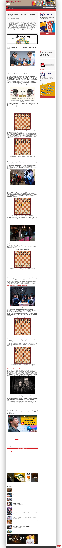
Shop (17, 10)
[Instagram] (48, 55)
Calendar (21, 10)
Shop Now (47, 33)
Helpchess (32, 10)
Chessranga (27, 10)
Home (7, 10)
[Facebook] (45, 55)
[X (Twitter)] (41, 55)
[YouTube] (43, 55)
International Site (42, 69)
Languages (12, 10)
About (37, 10)
